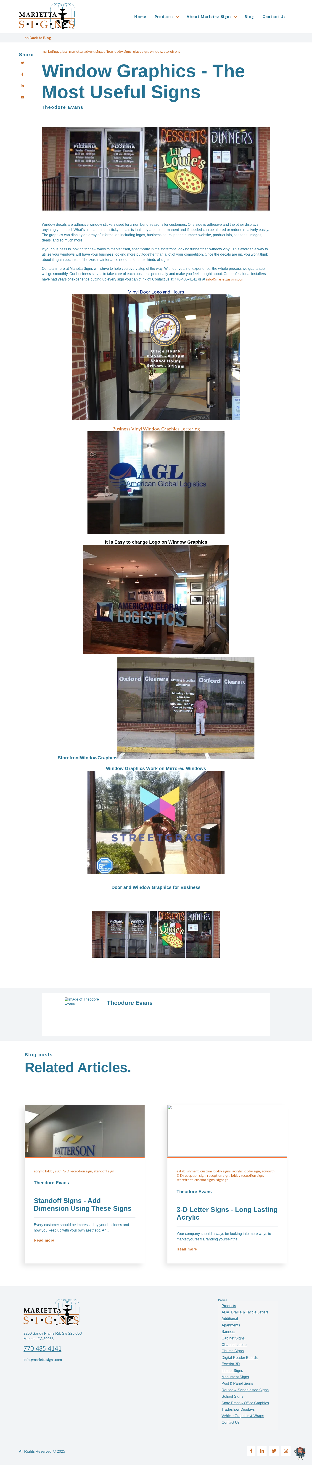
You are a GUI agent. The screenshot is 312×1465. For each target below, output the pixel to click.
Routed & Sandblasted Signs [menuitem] (245, 1390)
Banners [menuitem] (228, 1332)
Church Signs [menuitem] (233, 1351)
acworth (268, 1171)
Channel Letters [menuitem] (234, 1345)
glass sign (140, 51)
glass (64, 51)
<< (38, 37)
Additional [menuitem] (230, 1319)
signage (222, 1179)
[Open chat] (300, 1453)
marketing (50, 51)
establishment (188, 1171)
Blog (249, 16)
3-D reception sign (77, 1171)
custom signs (204, 1179)
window (156, 51)
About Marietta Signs (209, 16)
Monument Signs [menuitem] (235, 1377)
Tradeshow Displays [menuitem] (238, 1409)
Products (164, 16)
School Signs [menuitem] (232, 1396)
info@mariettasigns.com (43, 1359)
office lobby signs (117, 51)
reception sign (218, 1175)
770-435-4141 (42, 1348)
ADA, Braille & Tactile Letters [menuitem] (245, 1312)
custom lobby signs (215, 1171)
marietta (76, 51)
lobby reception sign (247, 1175)
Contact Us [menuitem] (231, 1422)
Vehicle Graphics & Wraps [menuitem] (243, 1416)
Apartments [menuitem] (231, 1325)
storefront (172, 51)
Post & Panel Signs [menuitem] (237, 1383)
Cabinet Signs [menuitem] (233, 1338)
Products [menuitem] (229, 1306)
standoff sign (104, 1171)
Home (140, 16)
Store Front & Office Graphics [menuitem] (245, 1403)
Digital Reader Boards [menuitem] (240, 1358)
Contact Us (274, 16)
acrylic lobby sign (47, 1171)
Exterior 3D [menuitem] (231, 1364)
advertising (93, 51)
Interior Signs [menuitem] (232, 1371)
